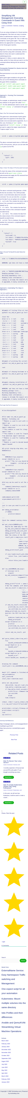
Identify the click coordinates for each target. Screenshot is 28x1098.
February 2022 (6, 1079)
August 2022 (5, 1061)
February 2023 (6, 1043)
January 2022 (5, 1082)
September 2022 (6, 1058)
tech (3, 27)
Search (4, 957)
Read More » (8, 777)
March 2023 (5, 1040)
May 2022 (4, 1070)
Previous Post (14, 735)
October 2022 (5, 1055)
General (15, 25)
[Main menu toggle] (25, 2)
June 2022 (5, 1067)
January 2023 (5, 1046)
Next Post (14, 739)
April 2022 (4, 1073)
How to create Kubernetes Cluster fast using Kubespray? (12, 786)
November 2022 (6, 1052)
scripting (21, 25)
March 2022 (5, 1076)
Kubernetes (16, 790)
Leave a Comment (7, 25)
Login (3, 941)
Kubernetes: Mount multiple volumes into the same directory (14, 1003)
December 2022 (6, 1049)
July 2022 (4, 1064)
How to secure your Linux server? (12, 761)
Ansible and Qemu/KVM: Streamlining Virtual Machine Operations (14, 1026)
